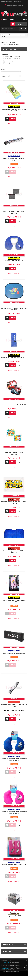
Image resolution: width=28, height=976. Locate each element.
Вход (25, 19)
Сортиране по (5, 76)
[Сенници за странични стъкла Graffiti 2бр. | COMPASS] (14, 291)
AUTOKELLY (8, 56)
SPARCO (7, 63)
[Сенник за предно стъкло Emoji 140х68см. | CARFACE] (14, 484)
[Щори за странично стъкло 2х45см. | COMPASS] (14, 194)
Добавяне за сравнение (13, 123)
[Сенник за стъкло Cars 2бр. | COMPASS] (14, 387)
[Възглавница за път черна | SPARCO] (14, 636)
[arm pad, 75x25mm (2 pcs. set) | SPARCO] (14, 847)
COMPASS (18, 58)
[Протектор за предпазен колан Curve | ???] (14, 340)
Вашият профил (8, 19)
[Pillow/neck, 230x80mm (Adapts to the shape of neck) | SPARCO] (14, 741)
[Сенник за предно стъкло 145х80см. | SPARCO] (14, 141)
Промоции (7, 951)
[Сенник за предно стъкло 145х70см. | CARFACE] (14, 533)
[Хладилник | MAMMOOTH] (14, 898)
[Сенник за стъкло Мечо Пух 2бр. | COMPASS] (14, 435)
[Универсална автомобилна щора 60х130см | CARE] (14, 687)
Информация (8, 945)
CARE (18, 56)
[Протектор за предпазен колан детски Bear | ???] (14, 91)
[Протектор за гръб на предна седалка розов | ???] (14, 583)
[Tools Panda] (14, 14)
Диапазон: (4, 67)
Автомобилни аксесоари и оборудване (14, 34)
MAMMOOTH (9, 61)
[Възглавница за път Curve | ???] (14, 243)
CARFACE (8, 58)
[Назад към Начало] (2, 35)
